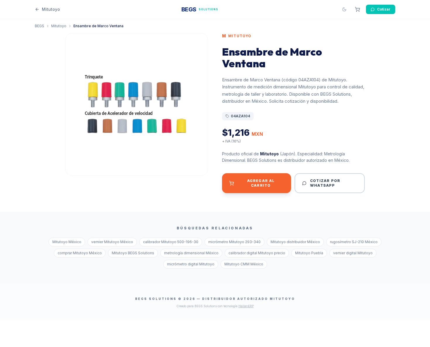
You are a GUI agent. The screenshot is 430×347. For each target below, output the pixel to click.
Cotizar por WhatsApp (325, 183)
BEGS (39, 26)
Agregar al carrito (261, 183)
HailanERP (246, 306)
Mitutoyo (58, 26)
